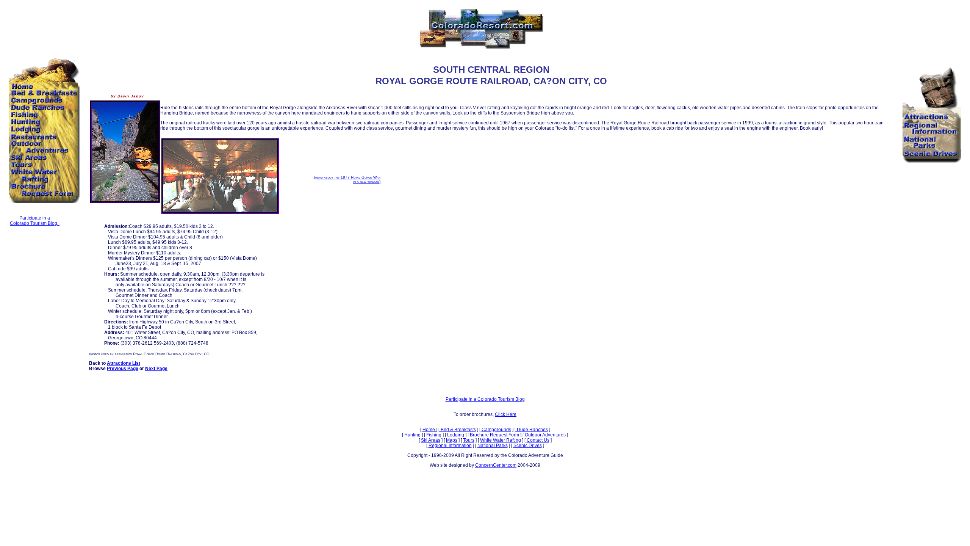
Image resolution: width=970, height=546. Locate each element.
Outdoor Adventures (545, 435)
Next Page (156, 368)
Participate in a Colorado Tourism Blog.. (34, 220)
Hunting (412, 435)
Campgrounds (496, 429)
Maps (451, 440)
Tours (468, 440)
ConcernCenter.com (495, 465)
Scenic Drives (527, 445)
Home (429, 429)
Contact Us (538, 440)
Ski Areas (430, 440)
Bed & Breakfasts (458, 429)
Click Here (505, 414)
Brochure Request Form (494, 435)
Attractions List (123, 363)
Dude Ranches (532, 429)
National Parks (492, 445)
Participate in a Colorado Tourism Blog (485, 399)
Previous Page (122, 368)
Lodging (455, 435)
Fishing (433, 435)
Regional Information (450, 445)
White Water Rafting (500, 440)
